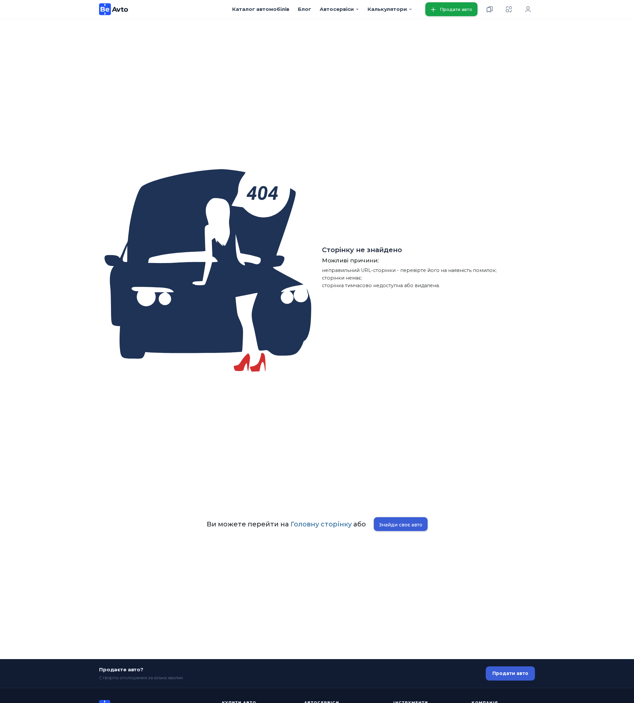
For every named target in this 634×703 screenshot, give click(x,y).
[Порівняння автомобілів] (509, 9)
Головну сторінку (321, 524)
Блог (304, 9)
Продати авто (510, 673)
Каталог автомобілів (260, 9)
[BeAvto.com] (113, 9)
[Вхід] (528, 9)
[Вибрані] (490, 9)
